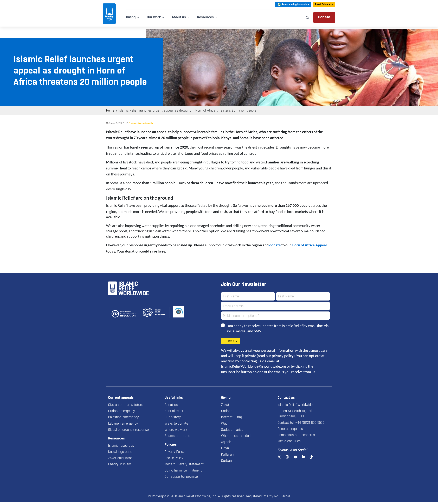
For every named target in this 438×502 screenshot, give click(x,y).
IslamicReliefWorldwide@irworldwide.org (253, 366)
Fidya (225, 448)
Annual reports (175, 411)
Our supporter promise (181, 477)
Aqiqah (226, 442)
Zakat (225, 405)
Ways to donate (176, 423)
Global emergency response (128, 430)
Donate (324, 17)
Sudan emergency (121, 411)
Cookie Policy (174, 458)
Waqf (225, 423)
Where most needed (236, 436)
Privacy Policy (175, 452)
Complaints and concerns (296, 435)
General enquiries (290, 429)
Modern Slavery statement (184, 464)
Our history (173, 417)
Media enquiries (289, 441)
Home (110, 110)
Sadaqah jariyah (233, 430)
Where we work (176, 430)
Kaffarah (227, 454)
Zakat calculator (120, 458)
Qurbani (227, 461)
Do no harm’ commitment (183, 470)
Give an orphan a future (125, 405)
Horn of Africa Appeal (309, 245)
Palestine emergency (123, 417)
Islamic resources (121, 446)
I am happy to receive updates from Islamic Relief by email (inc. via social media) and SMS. (277, 328)
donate (275, 245)
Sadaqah (227, 411)
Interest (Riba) (231, 417)
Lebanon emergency (123, 423)
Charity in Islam (119, 464)
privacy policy (283, 355)
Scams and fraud (177, 436)
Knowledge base (120, 452)
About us (171, 405)
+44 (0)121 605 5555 (309, 423)
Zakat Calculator (324, 4)
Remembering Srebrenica (295, 4)
